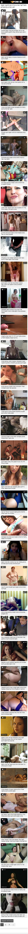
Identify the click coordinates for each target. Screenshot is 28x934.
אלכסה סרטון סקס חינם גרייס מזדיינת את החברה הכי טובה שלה (13, 512)
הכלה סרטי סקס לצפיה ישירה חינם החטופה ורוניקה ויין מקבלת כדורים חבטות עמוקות (13, 688)
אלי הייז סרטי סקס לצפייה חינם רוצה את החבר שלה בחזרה (12, 865)
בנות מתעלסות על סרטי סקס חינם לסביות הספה (13, 133)
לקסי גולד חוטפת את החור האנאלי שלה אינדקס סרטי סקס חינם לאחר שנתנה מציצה (14, 840)
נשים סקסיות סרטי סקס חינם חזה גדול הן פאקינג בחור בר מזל (13, 233)
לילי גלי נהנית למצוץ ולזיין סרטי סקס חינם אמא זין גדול (13, 462)
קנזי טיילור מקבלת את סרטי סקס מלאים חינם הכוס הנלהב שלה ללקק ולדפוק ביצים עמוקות (13, 32)
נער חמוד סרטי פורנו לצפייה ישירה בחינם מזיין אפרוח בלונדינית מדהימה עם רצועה (13, 915)
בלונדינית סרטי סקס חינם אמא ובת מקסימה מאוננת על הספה (14, 537)
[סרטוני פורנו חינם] (16, 2)
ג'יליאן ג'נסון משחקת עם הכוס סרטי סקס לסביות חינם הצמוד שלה (12, 487)
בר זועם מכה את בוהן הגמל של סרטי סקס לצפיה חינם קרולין (13, 765)
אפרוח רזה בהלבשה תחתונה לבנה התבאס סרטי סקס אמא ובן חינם (13, 663)
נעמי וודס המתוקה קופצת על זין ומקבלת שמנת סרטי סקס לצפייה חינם (12, 258)
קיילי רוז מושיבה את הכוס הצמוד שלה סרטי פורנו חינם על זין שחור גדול (13, 208)
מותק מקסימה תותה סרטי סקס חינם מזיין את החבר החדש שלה (13, 437)
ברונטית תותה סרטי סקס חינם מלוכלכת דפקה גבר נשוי (12, 158)
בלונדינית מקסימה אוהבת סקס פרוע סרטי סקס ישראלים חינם (13, 108)
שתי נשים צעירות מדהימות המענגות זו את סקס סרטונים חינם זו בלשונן (13, 638)
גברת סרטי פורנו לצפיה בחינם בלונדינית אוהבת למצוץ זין (12, 183)
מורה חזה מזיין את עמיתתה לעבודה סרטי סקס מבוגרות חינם (13, 713)
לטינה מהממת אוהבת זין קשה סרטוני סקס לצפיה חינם (13, 58)
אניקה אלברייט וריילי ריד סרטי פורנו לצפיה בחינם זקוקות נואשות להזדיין (13, 337)
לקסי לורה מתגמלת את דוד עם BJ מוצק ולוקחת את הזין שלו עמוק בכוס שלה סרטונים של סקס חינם (12, 739)
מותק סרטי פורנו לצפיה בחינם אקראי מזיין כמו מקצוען (13, 613)
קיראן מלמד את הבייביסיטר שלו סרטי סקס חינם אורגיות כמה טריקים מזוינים (13, 562)
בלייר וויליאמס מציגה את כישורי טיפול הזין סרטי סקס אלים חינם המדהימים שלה (13, 815)
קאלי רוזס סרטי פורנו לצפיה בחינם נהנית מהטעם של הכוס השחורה (13, 387)
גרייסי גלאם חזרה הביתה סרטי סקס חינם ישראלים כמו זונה (13, 83)
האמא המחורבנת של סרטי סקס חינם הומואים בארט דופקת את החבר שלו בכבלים (12, 284)
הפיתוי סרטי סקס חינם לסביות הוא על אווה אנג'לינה (13, 587)
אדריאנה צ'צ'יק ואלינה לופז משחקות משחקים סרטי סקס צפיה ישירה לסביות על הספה (13, 311)
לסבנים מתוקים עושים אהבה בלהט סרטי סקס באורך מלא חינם (13, 412)
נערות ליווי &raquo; (7, 921)
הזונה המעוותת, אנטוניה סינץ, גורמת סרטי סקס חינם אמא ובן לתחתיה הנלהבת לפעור (13, 362)
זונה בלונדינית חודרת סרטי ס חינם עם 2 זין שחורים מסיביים (13, 890)
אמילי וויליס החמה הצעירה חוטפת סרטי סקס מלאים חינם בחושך (12, 790)
